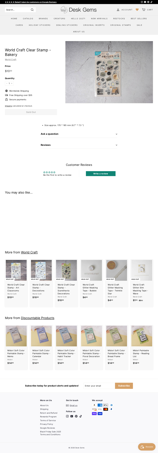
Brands (43, 18)
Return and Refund (48, 413)
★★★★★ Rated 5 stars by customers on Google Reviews (31, 2)
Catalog (28, 18)
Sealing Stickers (67, 25)
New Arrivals (99, 18)
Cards (19, 25)
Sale (139, 25)
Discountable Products (37, 318)
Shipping (8, 106)
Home (14, 18)
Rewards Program (48, 416)
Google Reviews (47, 428)
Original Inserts (94, 25)
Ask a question (50, 133)
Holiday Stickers (40, 25)
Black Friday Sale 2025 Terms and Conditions (50, 433)
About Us (79, 32)
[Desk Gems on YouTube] (71, 416)
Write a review (100, 173)
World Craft (10, 59)
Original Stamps (120, 25)
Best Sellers (139, 18)
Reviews (46, 145)
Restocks (119, 18)
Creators (59, 18)
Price (7, 66)
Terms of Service (48, 420)
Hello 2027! (78, 18)
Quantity (9, 78)
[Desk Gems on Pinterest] (76, 416)
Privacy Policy (46, 424)
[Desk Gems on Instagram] (67, 416)
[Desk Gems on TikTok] (80, 416)
